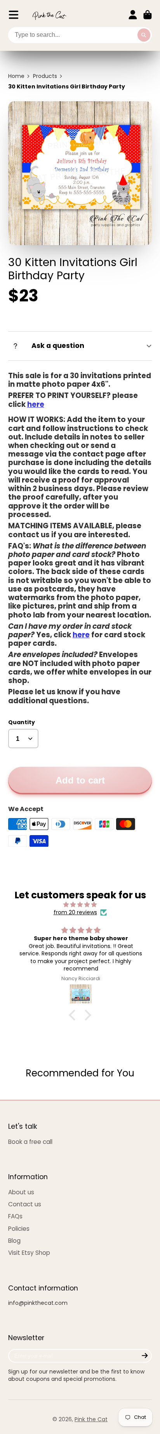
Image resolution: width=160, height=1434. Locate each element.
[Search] (144, 35)
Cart (147, 14)
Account (132, 14)
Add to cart (80, 780)
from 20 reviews (75, 912)
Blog (14, 1241)
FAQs (15, 1216)
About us (21, 1192)
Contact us (24, 1204)
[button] (74, 1014)
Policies (19, 1229)
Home (16, 76)
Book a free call (30, 1142)
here (35, 404)
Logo (49, 15)
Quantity (21, 722)
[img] (80, 905)
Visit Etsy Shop (29, 1253)
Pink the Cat (91, 1419)
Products (45, 76)
